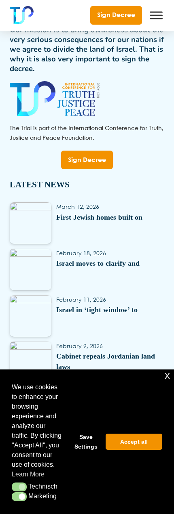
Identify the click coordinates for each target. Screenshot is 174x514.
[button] (19, 487)
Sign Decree (116, 15)
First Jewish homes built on (99, 217)
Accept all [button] (134, 441)
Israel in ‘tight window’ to (97, 310)
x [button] (167, 375)
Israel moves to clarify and (98, 263)
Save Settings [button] (86, 442)
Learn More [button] (28, 474)
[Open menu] (156, 15)
